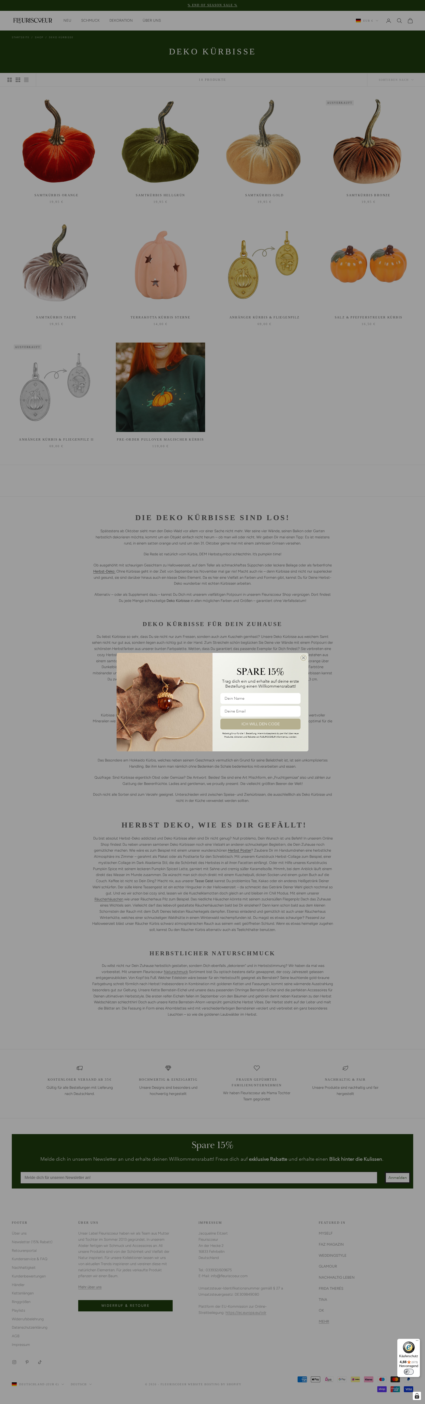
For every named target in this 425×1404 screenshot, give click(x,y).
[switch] (409, 1372)
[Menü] (417, 1342)
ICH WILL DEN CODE (261, 724)
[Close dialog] (303, 658)
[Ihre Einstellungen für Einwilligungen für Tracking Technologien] (417, 1396)
